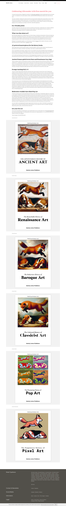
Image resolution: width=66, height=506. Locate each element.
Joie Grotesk (33, 478)
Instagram (33, 492)
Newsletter (36, 488)
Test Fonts (33, 484)
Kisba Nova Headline (39, 478)
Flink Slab (44, 476)
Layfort (51, 478)
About (32, 495)
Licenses (31, 3)
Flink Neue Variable (39, 476)
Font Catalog (21, 3)
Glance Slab (57, 477)
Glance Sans (52, 477)
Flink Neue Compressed (51, 474)
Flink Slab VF (38, 477)
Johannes (27, 42)
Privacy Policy (36, 499)
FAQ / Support (42, 495)
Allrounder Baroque (41, 472)
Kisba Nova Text (46, 478)
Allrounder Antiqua (34, 472)
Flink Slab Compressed (50, 476)
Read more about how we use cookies (47, 504)
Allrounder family (49, 110)
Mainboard (57, 478)
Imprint (32, 499)
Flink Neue (44, 474)
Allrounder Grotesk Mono (35, 473)
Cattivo (56, 473)
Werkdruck (57, 479)
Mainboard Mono (34, 479)
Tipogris (37, 41)
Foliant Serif (47, 477)
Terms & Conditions (43, 499)
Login (55, 3)
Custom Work (26, 3)
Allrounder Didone (48, 472)
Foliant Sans (43, 477)
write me (22, 113)
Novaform (49, 479)
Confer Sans (37, 474)
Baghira (49, 473)
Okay (56, 504)
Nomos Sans (40, 479)
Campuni (53, 473)
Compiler (32, 474)
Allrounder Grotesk (55, 472)
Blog (40, 3)
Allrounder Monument (44, 473)
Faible (41, 474)
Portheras (53, 479)
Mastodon (37, 492)
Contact (43, 3)
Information (36, 3)
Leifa (54, 478)
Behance (40, 492)
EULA (38, 495)
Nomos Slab (44, 479)
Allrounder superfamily (35, 14)
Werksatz (32, 481)
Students (47, 495)
